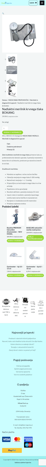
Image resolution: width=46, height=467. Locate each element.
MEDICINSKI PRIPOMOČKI (18, 100)
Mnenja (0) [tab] (11, 149)
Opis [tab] (8, 144)
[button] (3, 13)
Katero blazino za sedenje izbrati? (22, 344)
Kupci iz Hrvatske (23, 399)
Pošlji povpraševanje (35, 238)
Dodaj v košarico (12, 132)
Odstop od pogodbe (23, 366)
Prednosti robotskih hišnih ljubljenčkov (22, 338)
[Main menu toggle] (42, 3)
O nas (23, 393)
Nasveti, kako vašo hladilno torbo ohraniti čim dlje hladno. (22, 341)
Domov (4, 100)
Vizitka (23, 390)
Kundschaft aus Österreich (23, 396)
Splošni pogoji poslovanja (23, 369)
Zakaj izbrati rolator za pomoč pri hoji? (22, 350)
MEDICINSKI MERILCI (31, 136)
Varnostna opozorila (23, 372)
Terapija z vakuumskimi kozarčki (22, 347)
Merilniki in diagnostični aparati (13, 139)
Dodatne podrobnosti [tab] (14, 147)
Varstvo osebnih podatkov (23, 375)
